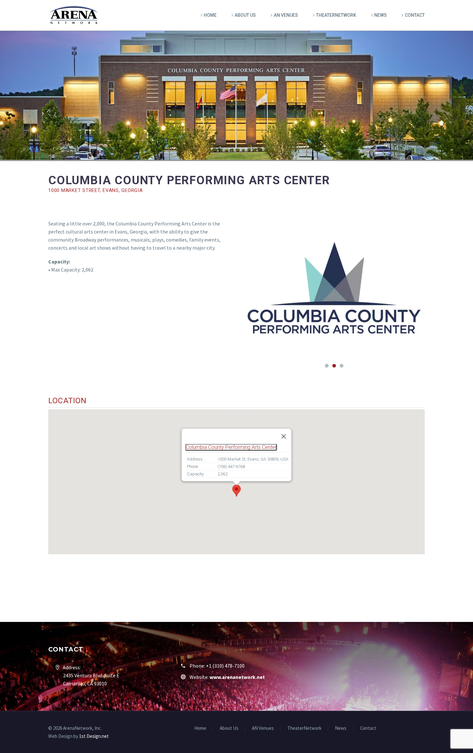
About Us (245, 15)
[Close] (284, 436)
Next (418, 287)
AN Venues (286, 15)
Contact (415, 15)
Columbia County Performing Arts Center (231, 447)
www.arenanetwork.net (237, 677)
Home (210, 15)
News (380, 15)
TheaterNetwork (336, 15)
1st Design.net (94, 736)
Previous (249, 287)
